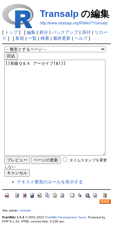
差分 (43, 32)
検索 (44, 38)
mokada (25, 210)
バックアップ (65, 32)
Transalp (59, 13)
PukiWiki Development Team (65, 217)
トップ (11, 32)
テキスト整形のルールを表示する (50, 181)
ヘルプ (81, 38)
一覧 (32, 38)
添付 (86, 32)
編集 (31, 32)
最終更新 (62, 38)
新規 (19, 38)
